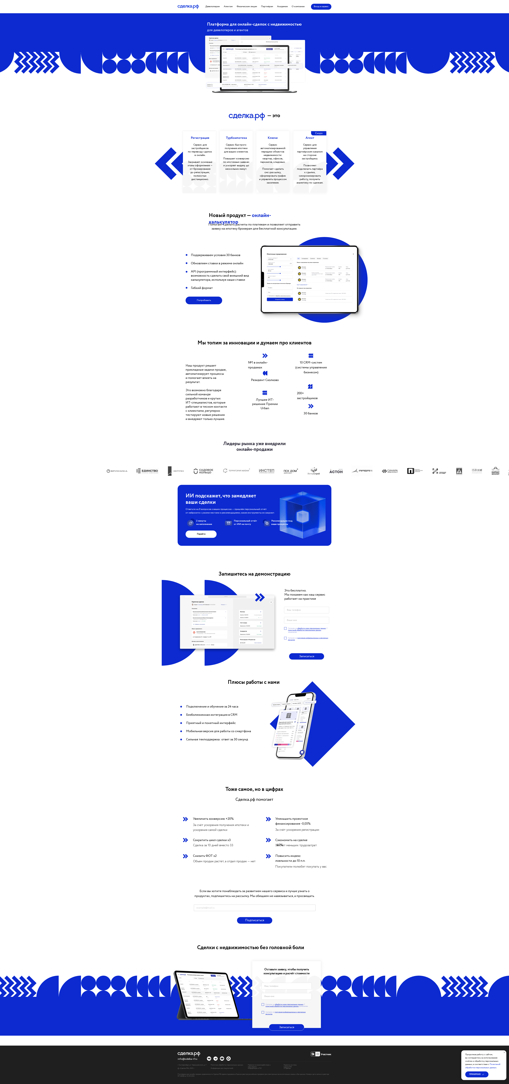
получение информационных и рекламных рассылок (308, 639)
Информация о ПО (255, 1068)
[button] (212, 6)
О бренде (287, 1068)
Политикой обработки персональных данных (482, 1066)
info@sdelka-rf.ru (187, 1059)
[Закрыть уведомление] (504, 1052)
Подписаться (254, 920)
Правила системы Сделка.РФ (290, 1066)
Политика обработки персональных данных (227, 1065)
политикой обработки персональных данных (304, 630)
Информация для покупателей (222, 1068)
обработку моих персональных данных (311, 628)
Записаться (306, 656)
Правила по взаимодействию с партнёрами (259, 1066)
